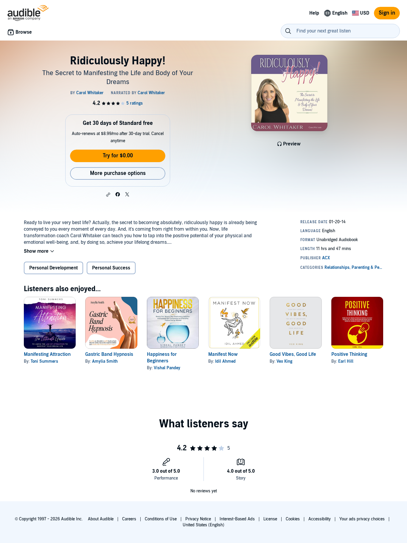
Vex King (284, 361)
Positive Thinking (349, 354)
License (270, 519)
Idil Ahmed (225, 361)
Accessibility (319, 519)
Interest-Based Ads (237, 519)
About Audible (101, 519)
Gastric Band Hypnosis (109, 354)
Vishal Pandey (167, 367)
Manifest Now (223, 354)
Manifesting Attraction (47, 354)
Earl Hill (345, 361)
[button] (108, 194)
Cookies (293, 519)
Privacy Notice (198, 519)
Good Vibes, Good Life (293, 354)
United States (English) (203, 525)
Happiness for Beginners (162, 357)
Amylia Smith (105, 361)
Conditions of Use (161, 519)
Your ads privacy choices (362, 519)
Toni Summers (44, 361)
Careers (129, 519)
